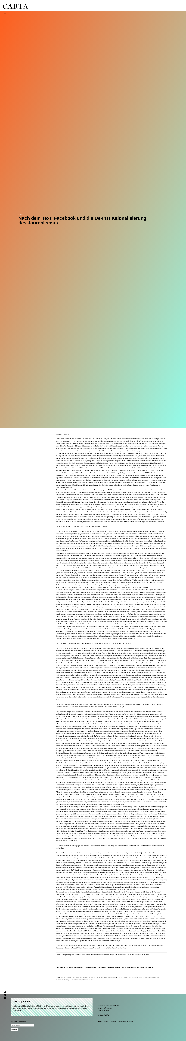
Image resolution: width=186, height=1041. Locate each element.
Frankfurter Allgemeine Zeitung (106, 977)
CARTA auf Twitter (104, 1010)
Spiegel (145, 977)
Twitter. (146, 954)
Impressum (122, 1021)
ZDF (91, 980)
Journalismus (127, 977)
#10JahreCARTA (103, 1015)
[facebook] (5, 998)
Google (119, 977)
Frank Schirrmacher (89, 977)
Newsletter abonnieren (18, 1022)
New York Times (137, 977)
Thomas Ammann (75, 980)
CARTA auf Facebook (105, 1008)
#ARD (20, 215)
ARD (62, 977)
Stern (158, 977)
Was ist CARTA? (103, 1021)
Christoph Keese (70, 977)
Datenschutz (130, 1021)
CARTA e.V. (114, 1021)
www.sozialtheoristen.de (109, 948)
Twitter (139, 967)
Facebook (137, 954)
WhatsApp (85, 980)
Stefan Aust (152, 977)
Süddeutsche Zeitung (62, 980)
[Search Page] (5, 992)
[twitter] (5, 995)
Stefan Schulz (62, 435)
